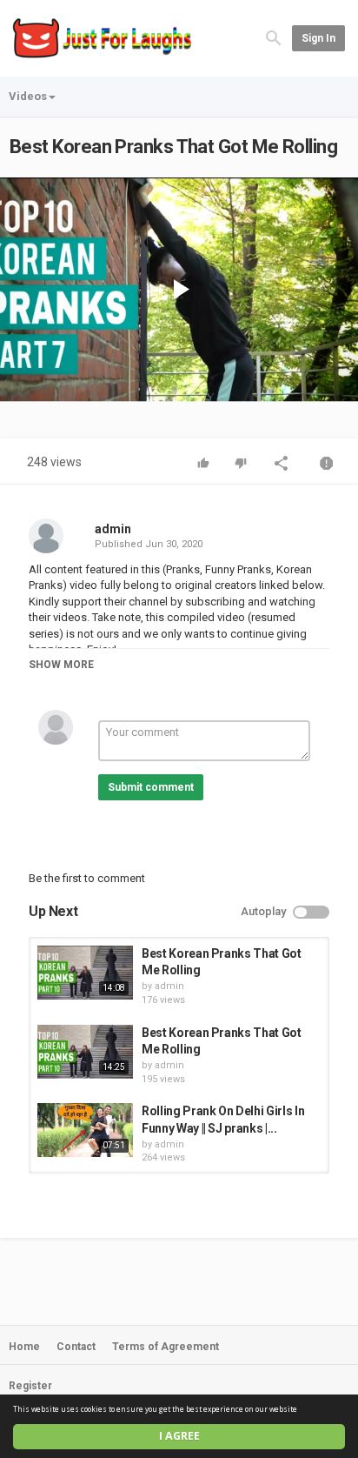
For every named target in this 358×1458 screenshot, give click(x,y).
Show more (61, 665)
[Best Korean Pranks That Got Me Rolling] (85, 973)
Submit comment (151, 787)
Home (24, 1347)
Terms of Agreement (165, 1347)
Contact (76, 1347)
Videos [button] (28, 96)
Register (30, 1386)
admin (113, 529)
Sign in (318, 38)
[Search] (273, 37)
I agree (179, 1435)
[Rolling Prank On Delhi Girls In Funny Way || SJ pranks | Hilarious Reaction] (85, 1130)
